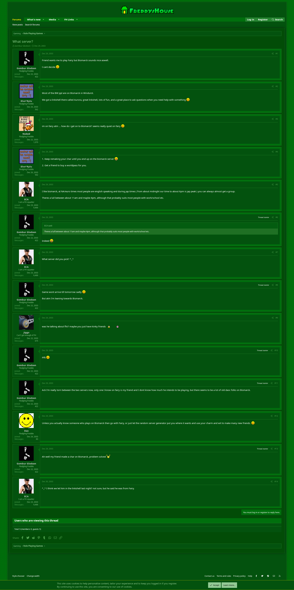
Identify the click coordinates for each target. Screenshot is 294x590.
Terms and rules (224, 576)
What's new (34, 19)
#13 (276, 448)
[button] (43, 19)
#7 (277, 252)
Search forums (32, 24)
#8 (277, 285)
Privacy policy (239, 576)
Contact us (209, 576)
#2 (277, 86)
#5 (277, 184)
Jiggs (26, 332)
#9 (277, 317)
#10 (276, 350)
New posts (17, 24)
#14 (276, 481)
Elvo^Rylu (26, 100)
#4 (277, 151)
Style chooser (18, 576)
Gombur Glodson (22, 45)
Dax (26, 430)
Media (52, 19)
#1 (277, 53)
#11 (276, 383)
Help (250, 576)
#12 (276, 416)
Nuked (26, 133)
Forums (16, 19)
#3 (277, 119)
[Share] (273, 53)
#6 (277, 217)
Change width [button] (33, 576)
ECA (26, 199)
